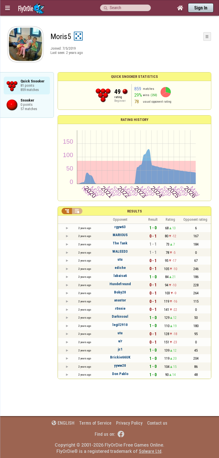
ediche (120, 268)
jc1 (120, 349)
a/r (120, 341)
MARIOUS (120, 235)
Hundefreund (120, 284)
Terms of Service (95, 423)
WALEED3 (120, 251)
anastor (120, 300)
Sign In (200, 8)
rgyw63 (120, 227)
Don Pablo (120, 374)
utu (120, 259)
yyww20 (120, 365)
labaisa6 (120, 275)
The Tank (120, 243)
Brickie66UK (120, 357)
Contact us (157, 423)
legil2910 (120, 325)
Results (134, 211)
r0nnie (120, 308)
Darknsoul (120, 316)
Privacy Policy (129, 423)
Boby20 (120, 292)
